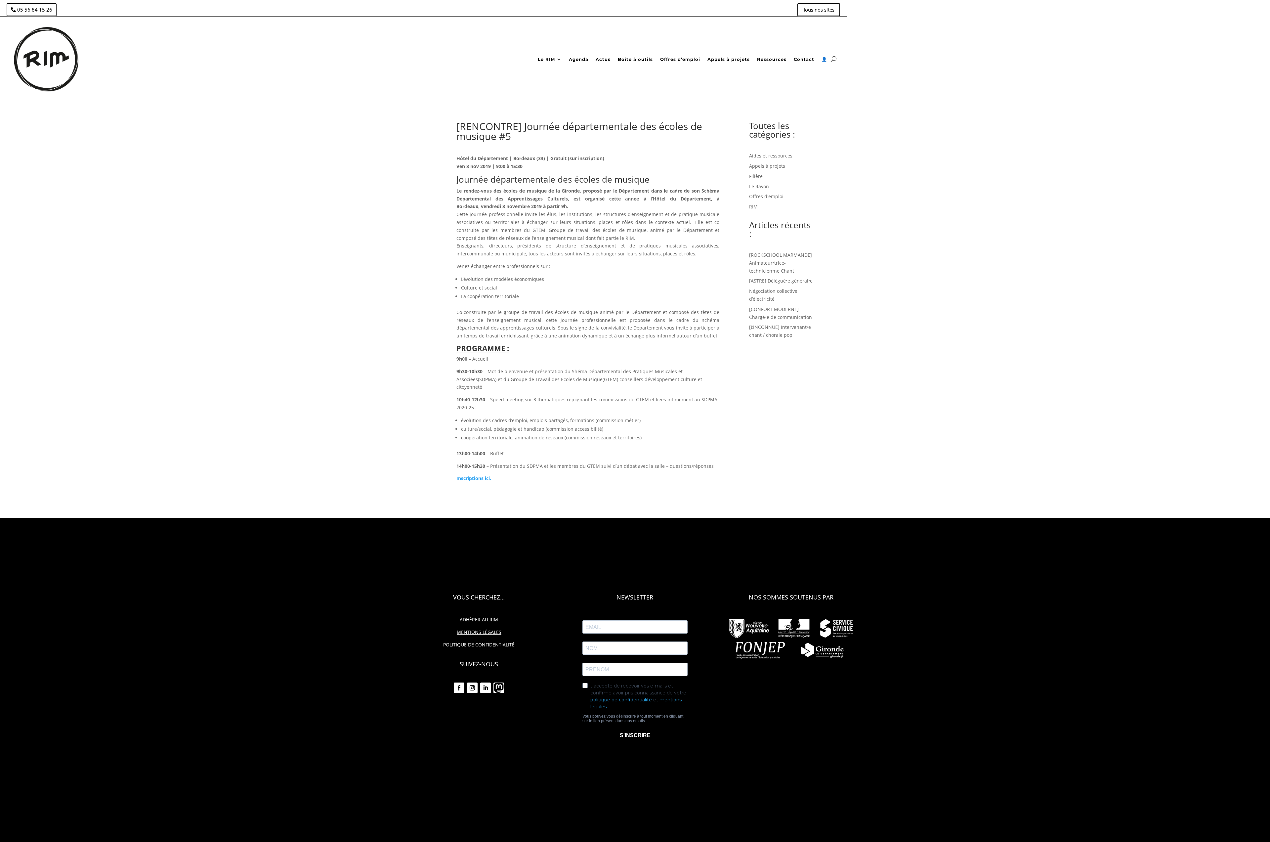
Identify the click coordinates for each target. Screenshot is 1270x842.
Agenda (578, 59)
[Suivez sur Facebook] (459, 688)
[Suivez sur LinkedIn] (485, 688)
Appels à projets (728, 59)
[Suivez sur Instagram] (472, 688)
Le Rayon (759, 186)
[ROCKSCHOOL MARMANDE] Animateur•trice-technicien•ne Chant (780, 263)
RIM (753, 206)
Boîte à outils (635, 59)
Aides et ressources (770, 156)
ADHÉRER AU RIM (479, 619)
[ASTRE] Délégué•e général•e (781, 281)
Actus (603, 59)
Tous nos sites (818, 9)
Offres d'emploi (766, 196)
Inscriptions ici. (473, 478)
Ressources (771, 59)
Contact (804, 59)
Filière (756, 176)
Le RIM (546, 59)
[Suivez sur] (498, 688)
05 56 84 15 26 (34, 9)
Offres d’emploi (680, 59)
